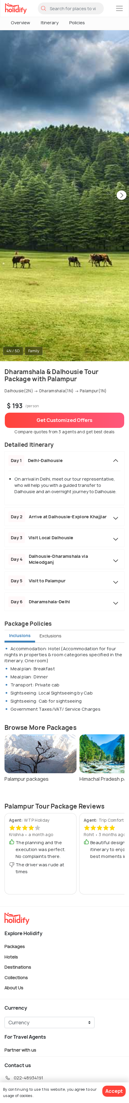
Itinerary (49, 22)
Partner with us (20, 1050)
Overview (20, 22)
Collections (16, 977)
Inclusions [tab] (20, 635)
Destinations (17, 967)
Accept (114, 1091)
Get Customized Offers (64, 420)
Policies (77, 22)
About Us (13, 987)
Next (122, 196)
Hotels (11, 956)
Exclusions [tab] (51, 636)
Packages (14, 946)
